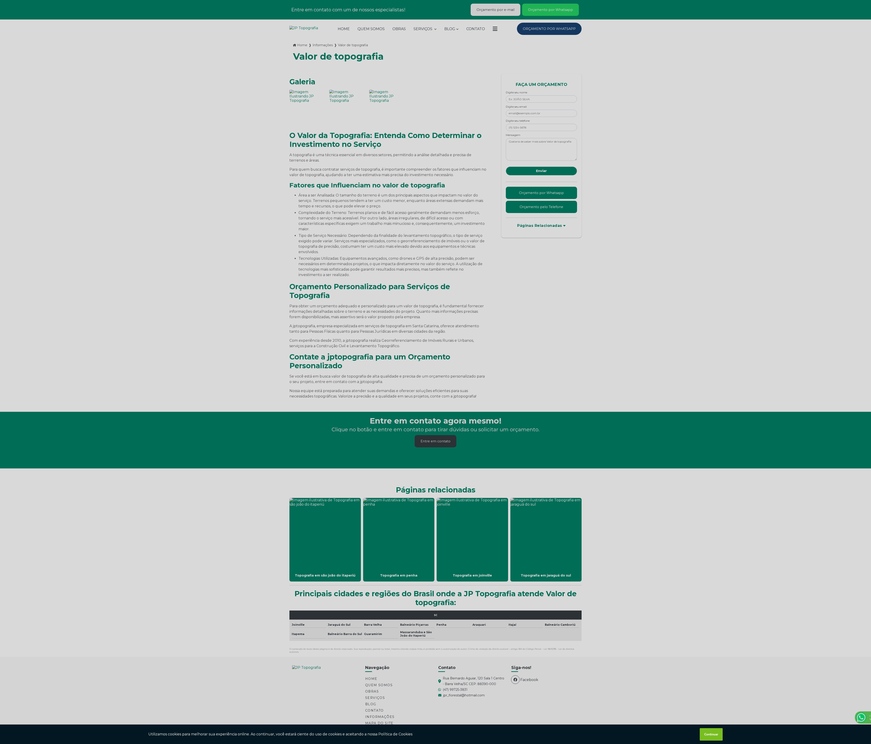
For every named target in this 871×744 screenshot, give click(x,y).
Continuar (711, 734)
